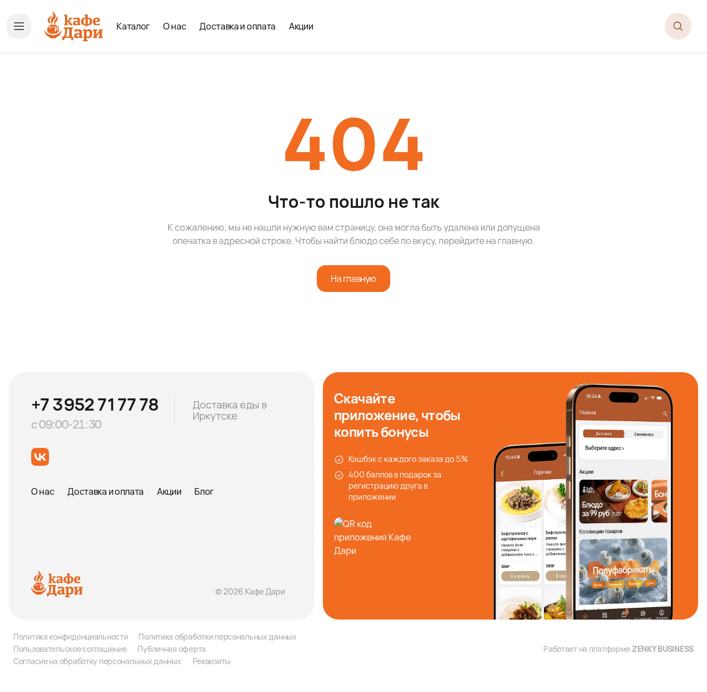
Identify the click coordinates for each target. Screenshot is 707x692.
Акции (301, 26)
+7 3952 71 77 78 (95, 404)
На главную (353, 278)
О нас (174, 26)
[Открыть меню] (19, 26)
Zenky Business (663, 649)
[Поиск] (678, 26)
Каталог (133, 26)
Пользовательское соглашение (69, 649)
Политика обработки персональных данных (217, 637)
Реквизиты (211, 661)
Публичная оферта (172, 649)
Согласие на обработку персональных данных (97, 661)
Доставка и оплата (237, 26)
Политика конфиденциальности (70, 637)
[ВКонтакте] (40, 457)
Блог (204, 491)
